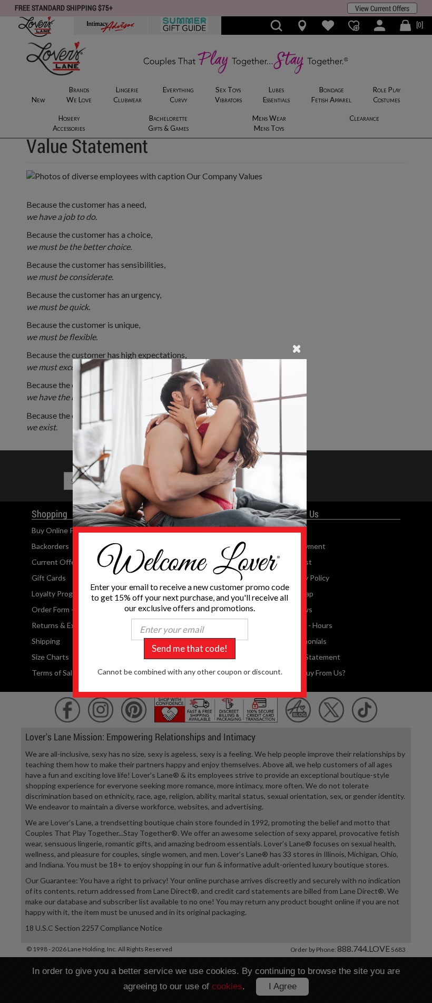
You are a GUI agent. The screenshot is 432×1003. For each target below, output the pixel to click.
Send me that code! (190, 648)
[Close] (296, 348)
